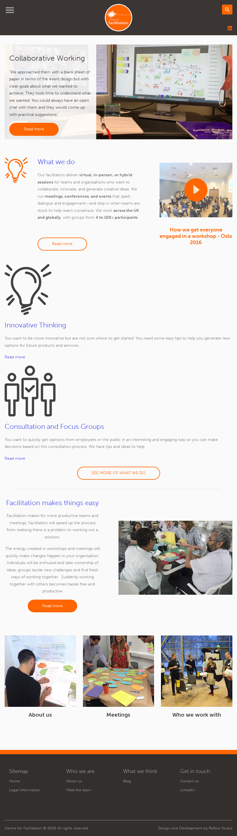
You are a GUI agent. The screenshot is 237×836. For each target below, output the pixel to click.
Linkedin (230, 28)
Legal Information (24, 790)
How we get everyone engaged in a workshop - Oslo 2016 (196, 236)
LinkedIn (187, 790)
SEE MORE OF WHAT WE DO (119, 472)
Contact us (189, 781)
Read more (34, 129)
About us (40, 714)
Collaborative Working (47, 58)
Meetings (118, 714)
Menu (10, 10)
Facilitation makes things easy (52, 502)
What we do (56, 161)
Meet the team (78, 790)
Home (14, 781)
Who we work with (196, 714)
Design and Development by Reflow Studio (195, 828)
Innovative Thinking (35, 325)
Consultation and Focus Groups (54, 426)
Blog (127, 781)
